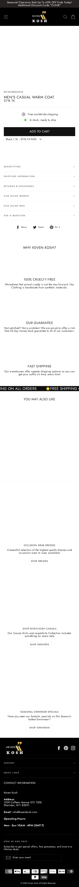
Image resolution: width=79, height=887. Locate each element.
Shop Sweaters (39, 644)
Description (12, 166)
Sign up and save (16, 841)
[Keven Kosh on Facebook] (59, 748)
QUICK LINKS (11, 772)
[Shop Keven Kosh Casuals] (39, 597)
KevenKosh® (14, 92)
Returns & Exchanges (19, 186)
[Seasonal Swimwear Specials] (39, 680)
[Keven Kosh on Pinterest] (66, 748)
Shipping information (19, 176)
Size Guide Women (16, 196)
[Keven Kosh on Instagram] (73, 748)
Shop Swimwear (39, 727)
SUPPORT (9, 763)
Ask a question (14, 215)
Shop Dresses (39, 561)
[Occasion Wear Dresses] (39, 513)
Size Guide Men (14, 205)
